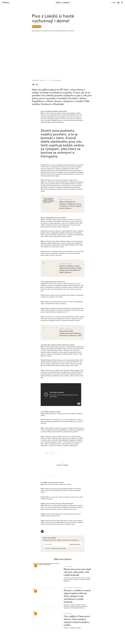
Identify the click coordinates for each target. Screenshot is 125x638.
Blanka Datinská (47, 80)
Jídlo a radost (62, 3)
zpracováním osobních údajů (59, 548)
